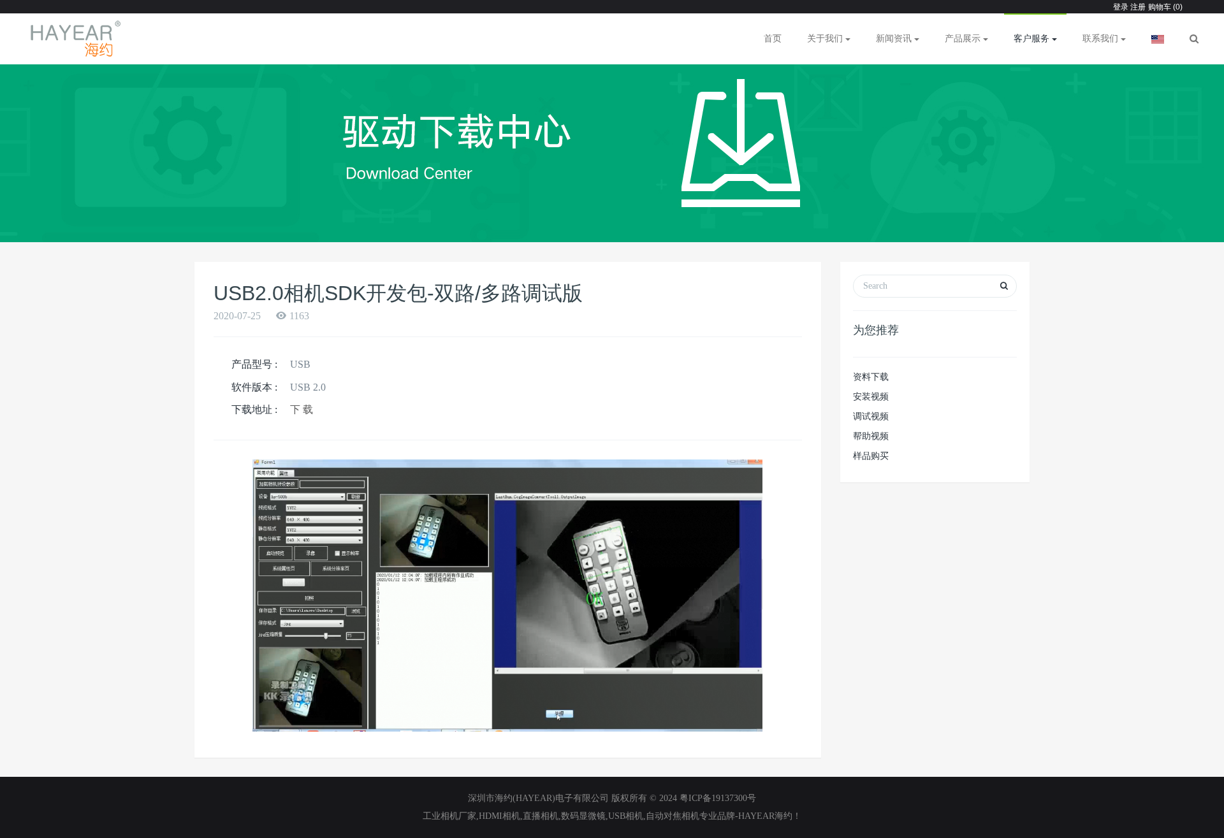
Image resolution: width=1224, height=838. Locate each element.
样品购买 (871, 456)
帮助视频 (871, 436)
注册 (1137, 7)
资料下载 (871, 377)
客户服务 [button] (1033, 38)
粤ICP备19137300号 (718, 798)
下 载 (301, 409)
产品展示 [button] (964, 38)
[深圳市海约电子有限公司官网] (76, 38)
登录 (1120, 7)
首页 (773, 38)
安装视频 (871, 396)
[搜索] (1194, 38)
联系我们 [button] (1101, 38)
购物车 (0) (1165, 7)
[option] (612, 146)
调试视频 (871, 416)
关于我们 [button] (826, 38)
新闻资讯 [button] (895, 38)
